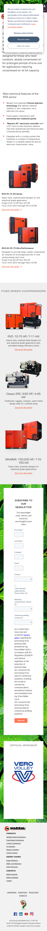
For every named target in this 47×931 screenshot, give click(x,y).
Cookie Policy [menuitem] (22, 892)
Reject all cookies (23, 46)
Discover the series (10, 210)
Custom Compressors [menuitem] (13, 843)
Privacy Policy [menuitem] (34, 892)
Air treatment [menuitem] (10, 846)
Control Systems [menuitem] (11, 853)
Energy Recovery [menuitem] (12, 867)
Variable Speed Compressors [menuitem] (16, 837)
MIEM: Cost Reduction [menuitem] (13, 863)
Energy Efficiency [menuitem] (12, 860)
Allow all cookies (23, 39)
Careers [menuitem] (9, 880)
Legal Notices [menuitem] (11, 892)
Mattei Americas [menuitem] (11, 874)
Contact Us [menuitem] (23, 895)
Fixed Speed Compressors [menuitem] (15, 840)
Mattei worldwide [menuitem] (12, 877)
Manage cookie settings (23, 33)
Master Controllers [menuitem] (12, 849)
